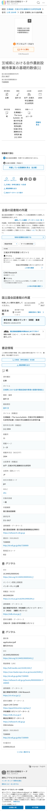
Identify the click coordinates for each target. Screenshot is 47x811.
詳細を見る (38, 123)
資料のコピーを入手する (10, 784)
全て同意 (35, 807)
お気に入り (6, 180)
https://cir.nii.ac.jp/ (10, 695)
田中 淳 (6, 408)
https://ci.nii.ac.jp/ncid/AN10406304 (17, 598)
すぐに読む (24, 49)
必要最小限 (13, 807)
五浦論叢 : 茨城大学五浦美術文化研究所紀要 (24, 9)
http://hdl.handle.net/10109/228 (16, 668)
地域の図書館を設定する (23, 237)
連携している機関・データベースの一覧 (28, 220)
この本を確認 (29, 268)
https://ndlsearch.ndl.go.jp (14, 532)
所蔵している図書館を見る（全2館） (23, 167)
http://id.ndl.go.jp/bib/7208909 (15, 545)
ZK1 (4, 493)
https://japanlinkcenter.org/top (16, 708)
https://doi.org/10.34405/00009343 (17, 577)
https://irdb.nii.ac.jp (11, 614)
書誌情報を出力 (11, 188)
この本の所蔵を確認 (34, 286)
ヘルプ (33, 230)
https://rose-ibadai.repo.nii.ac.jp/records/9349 (22, 672)
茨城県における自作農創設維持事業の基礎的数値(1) (23, 389)
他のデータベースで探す (14, 193)
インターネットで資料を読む (12, 781)
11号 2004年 (11, 12)
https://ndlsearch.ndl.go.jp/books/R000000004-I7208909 (23, 681)
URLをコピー (13, 180)
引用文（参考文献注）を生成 (16, 184)
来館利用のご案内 (35, 312)
